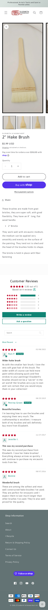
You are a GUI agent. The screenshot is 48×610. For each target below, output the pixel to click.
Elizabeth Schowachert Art (27, 605)
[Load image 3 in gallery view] (38, 122)
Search (8, 523)
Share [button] (8, 200)
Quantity (6, 160)
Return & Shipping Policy (17, 542)
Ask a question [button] (24, 321)
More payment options (24, 192)
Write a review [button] (23, 315)
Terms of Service (13, 555)
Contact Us (10, 549)
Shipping (5, 147)
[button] (6, 12)
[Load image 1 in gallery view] (9, 122)
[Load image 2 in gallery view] (24, 122)
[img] (9, 350)
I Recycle (9, 536)
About (8, 530)
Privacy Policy (12, 562)
